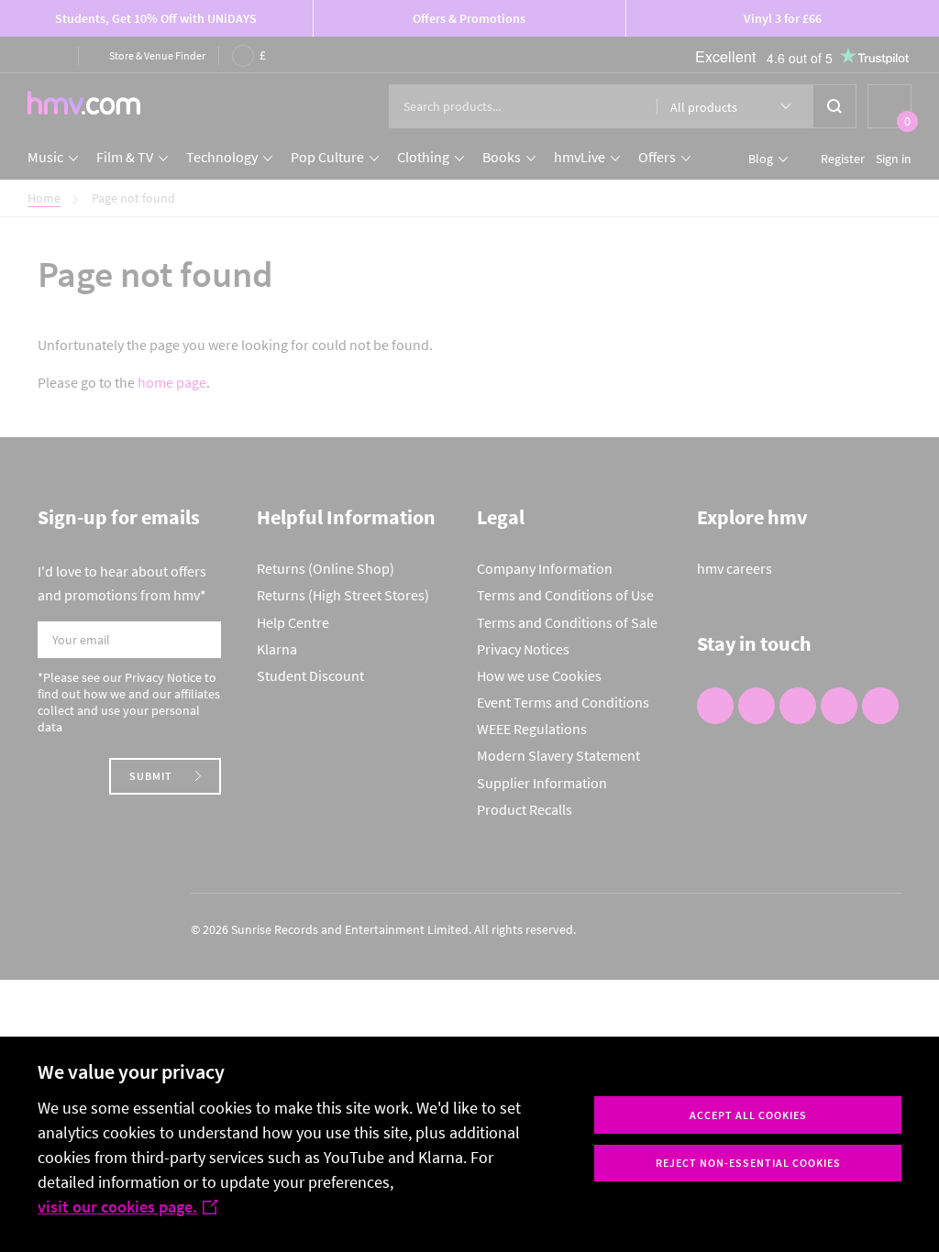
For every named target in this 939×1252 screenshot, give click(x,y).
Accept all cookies (748, 1115)
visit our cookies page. (117, 1206)
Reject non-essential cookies (748, 1163)
